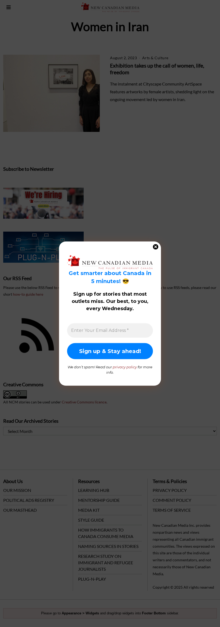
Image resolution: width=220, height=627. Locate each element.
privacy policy (125, 367)
